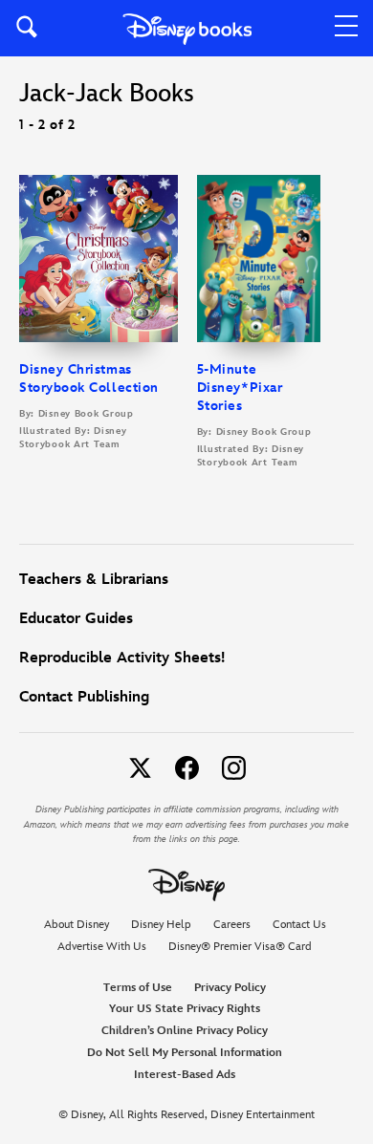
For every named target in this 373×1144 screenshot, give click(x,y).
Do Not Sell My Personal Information (184, 1053)
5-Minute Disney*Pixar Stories (239, 387)
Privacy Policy (230, 988)
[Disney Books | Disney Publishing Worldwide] (187, 28)
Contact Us (299, 924)
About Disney (76, 924)
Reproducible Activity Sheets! (122, 658)
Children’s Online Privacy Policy (184, 1031)
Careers (232, 924)
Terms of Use (137, 988)
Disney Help (161, 924)
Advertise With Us (101, 946)
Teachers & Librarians (93, 580)
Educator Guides (76, 619)
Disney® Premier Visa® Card (240, 946)
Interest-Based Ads (184, 1075)
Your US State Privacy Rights (184, 1009)
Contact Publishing (84, 697)
